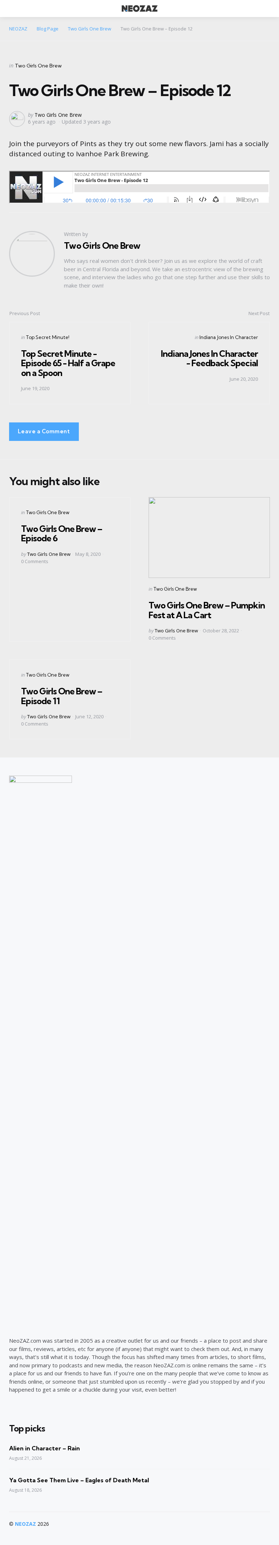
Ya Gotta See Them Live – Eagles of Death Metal (79, 1480)
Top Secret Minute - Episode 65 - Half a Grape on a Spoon (68, 363)
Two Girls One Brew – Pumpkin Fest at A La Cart (207, 610)
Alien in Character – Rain (44, 1448)
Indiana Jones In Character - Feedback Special (209, 358)
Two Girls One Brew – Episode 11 (61, 696)
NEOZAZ (25, 1523)
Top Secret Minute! (47, 337)
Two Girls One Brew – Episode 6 (61, 533)
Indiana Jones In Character (228, 337)
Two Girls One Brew (38, 65)
